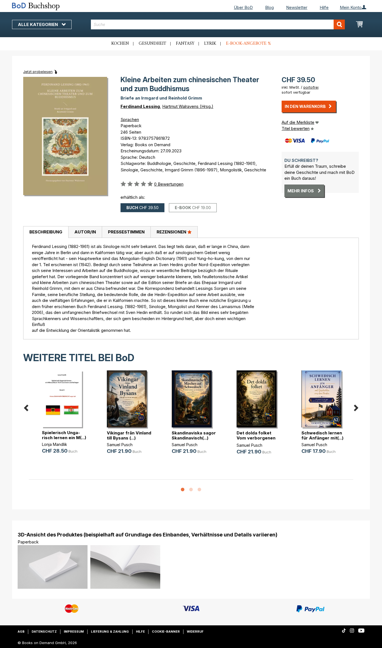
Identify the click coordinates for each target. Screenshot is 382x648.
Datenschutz (44, 631)
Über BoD (243, 7)
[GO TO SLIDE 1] (182, 490)
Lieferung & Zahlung (110, 631)
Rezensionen (172, 232)
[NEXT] (356, 406)
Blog (269, 7)
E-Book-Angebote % (248, 44)
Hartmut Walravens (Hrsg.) (187, 106)
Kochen (120, 44)
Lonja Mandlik (54, 444)
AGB (21, 631)
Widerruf (195, 631)
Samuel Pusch (120, 444)
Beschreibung (45, 232)
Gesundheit (152, 44)
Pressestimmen (126, 232)
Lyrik (210, 44)
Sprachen (130, 119)
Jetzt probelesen (38, 71)
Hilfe (324, 7)
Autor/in (85, 232)
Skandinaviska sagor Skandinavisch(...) (194, 435)
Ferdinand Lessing (140, 106)
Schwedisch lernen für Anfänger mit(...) (322, 435)
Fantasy (185, 44)
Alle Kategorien (38, 24)
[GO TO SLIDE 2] (191, 490)
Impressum (74, 631)
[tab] (45, 232)
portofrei (311, 87)
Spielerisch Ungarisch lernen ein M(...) (64, 435)
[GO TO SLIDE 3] (199, 490)
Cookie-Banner (166, 631)
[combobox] (218, 24)
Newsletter (296, 7)
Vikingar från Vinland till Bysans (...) (129, 435)
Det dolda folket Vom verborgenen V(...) (256, 438)
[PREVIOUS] (26, 406)
